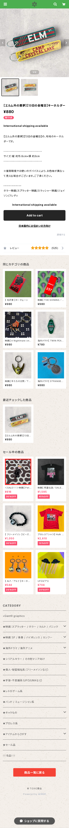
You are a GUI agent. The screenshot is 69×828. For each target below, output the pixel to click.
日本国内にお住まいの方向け (34, 225)
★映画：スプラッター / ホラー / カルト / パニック (30, 626)
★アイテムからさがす (15, 734)
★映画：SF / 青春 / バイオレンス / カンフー (28, 637)
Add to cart (35, 215)
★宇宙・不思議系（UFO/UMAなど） (23, 680)
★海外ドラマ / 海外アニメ (18, 648)
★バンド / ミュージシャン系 (18, 701)
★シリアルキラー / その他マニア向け (24, 658)
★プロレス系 (10, 723)
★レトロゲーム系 (12, 691)
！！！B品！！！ (9, 755)
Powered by (30, 794)
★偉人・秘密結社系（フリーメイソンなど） (26, 669)
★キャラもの (10, 712)
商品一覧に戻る (34, 772)
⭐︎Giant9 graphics (14, 615)
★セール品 (9, 744)
